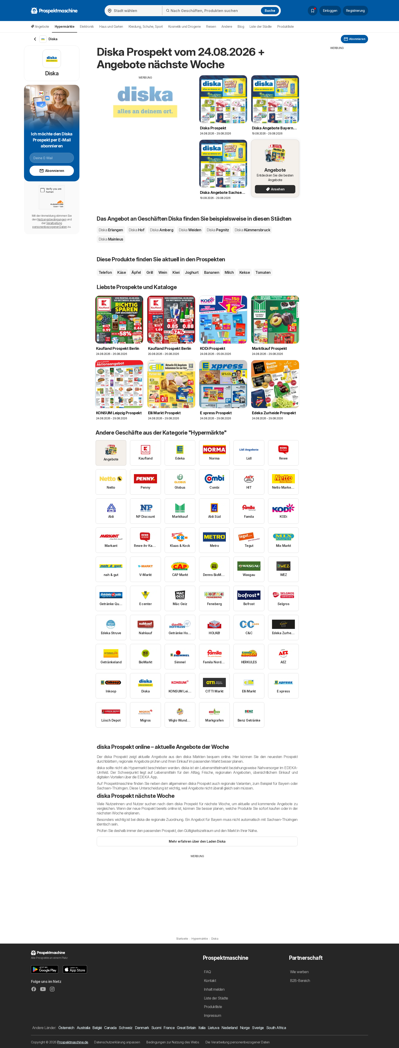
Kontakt (210, 980)
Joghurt (191, 272)
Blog (241, 26)
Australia (83, 1027)
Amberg (161, 230)
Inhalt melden (214, 989)
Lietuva (213, 1027)
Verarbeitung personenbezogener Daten (49, 224)
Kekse (244, 272)
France (169, 1027)
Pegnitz (218, 230)
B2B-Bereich (300, 980)
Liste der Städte (261, 26)
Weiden (190, 230)
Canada (110, 1027)
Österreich (66, 1027)
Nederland (229, 1027)
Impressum (212, 1015)
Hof (136, 230)
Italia (202, 1027)
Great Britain (186, 1027)
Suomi (156, 1027)
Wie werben (299, 971)
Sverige (258, 1027)
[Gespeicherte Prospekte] (312, 10)
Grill (149, 272)
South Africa (276, 1027)
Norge (245, 1027)
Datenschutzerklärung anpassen (117, 1042)
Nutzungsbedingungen (51, 219)
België (97, 1027)
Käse (121, 272)
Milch (229, 272)
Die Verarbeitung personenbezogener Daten (238, 1042)
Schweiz (125, 1027)
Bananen (211, 272)
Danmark (142, 1027)
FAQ (207, 971)
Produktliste (285, 26)
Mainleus (111, 239)
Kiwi (175, 272)
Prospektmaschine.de (72, 1042)
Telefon (105, 272)
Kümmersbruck (252, 230)
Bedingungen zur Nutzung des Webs (172, 1042)
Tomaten (262, 272)
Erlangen (111, 230)
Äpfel (136, 272)
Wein (162, 272)
